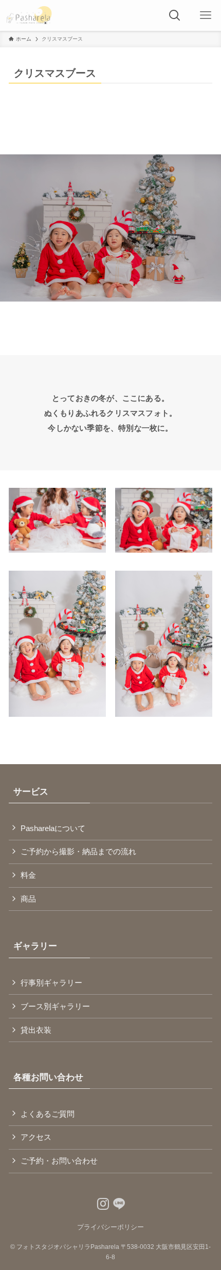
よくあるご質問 (48, 1113)
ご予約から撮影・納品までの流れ (78, 851)
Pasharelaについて (53, 828)
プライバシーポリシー (110, 1227)
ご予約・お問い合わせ (59, 1160)
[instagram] (100, 1201)
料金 (28, 875)
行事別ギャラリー (51, 982)
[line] (116, 1201)
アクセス (36, 1137)
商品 (28, 898)
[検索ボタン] (174, 15)
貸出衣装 (36, 1030)
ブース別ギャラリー (55, 1006)
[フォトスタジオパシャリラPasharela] (29, 15)
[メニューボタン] (205, 15)
